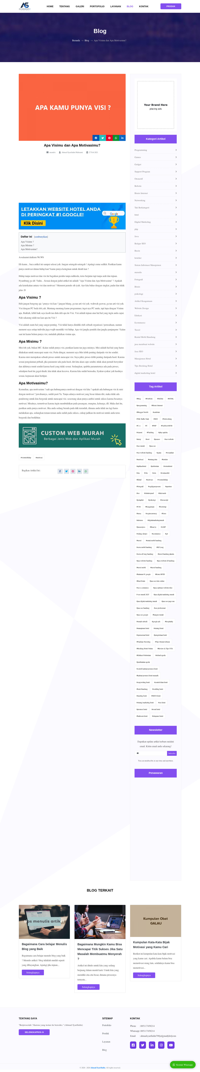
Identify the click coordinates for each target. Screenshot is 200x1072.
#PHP (154, 425)
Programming (141, 149)
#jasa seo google (142, 615)
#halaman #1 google (144, 574)
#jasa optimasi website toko (162, 588)
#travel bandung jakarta (166, 554)
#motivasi (39, 457)
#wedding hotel (157, 689)
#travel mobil (141, 567)
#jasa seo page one (168, 601)
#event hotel (156, 709)
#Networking (167, 419)
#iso (138, 493)
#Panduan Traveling (143, 642)
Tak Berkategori (142, 207)
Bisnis (137, 286)
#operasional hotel (143, 635)
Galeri (82, 6)
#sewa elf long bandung (145, 554)
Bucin (137, 250)
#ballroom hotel (142, 716)
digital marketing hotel (145, 372)
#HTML (171, 398)
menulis (138, 272)
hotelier (138, 257)
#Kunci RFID (160, 574)
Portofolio (97, 6)
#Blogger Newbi (142, 412)
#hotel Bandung (142, 689)
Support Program (142, 171)
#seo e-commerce (143, 588)
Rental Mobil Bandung (145, 336)
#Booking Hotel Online (145, 648)
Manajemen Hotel (143, 358)
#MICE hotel (155, 696)
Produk (105, 1033)
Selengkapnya (32, 972)
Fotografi (139, 279)
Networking (140, 200)
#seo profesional (159, 608)
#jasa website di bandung (165, 560)
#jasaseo (157, 439)
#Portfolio (149, 398)
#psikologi (152, 500)
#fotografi (140, 486)
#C (146, 425)
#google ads (156, 621)
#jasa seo (152, 446)
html (137, 214)
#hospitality (169, 621)
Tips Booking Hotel (144, 365)
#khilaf (139, 479)
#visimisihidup (26, 457)
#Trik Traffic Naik (143, 419)
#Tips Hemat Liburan (162, 642)
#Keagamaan (149, 506)
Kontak (143, 6)
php (136, 229)
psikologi (139, 293)
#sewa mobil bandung (144, 547)
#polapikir (140, 500)
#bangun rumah (158, 615)
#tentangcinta (152, 459)
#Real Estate (141, 581)
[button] (22, 235)
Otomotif (139, 178)
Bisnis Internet (141, 193)
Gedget (138, 164)
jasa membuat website (145, 344)
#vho (146, 473)
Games (138, 157)
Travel (137, 329)
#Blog (139, 398)
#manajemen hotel (143, 628)
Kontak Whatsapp (184, 1064)
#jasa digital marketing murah (164, 594)
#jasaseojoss (141, 527)
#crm (154, 473)
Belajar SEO (140, 243)
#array (139, 439)
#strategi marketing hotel (145, 702)
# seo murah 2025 (143, 594)
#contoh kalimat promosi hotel (147, 669)
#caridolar (156, 412)
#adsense (140, 520)
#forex (164, 513)
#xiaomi (139, 432)
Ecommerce (140, 322)
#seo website (169, 439)
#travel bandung (155, 567)
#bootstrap (162, 506)
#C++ (139, 425)
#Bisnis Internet (157, 405)
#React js (153, 527)
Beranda (76, 40)
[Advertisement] (72, 178)
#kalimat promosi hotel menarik (147, 675)
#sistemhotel (168, 466)
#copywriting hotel (143, 682)
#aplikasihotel (141, 466)
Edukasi (138, 315)
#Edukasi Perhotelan (144, 655)
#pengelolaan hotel (160, 635)
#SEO (156, 419)
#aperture (168, 486)
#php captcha (162, 432)
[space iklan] (156, 106)
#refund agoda (160, 655)
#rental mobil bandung (153, 540)
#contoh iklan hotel (160, 682)
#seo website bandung (144, 452)
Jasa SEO (139, 351)
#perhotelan (155, 466)
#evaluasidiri (165, 473)
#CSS (139, 506)
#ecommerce (156, 533)
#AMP (163, 527)
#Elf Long (160, 547)
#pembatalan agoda (143, 662)
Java (137, 236)
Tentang (66, 6)
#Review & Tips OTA (165, 648)
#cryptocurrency (151, 513)
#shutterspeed (149, 493)
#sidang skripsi (142, 533)
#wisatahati (170, 452)
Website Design (142, 308)
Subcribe (171, 753)
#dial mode (162, 493)
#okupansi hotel (157, 716)
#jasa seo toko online (157, 581)
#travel (139, 540)
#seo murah (141, 446)
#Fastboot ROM (166, 425)
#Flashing (150, 432)
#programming (142, 405)
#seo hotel (161, 702)
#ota (138, 473)
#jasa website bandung (144, 560)
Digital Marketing (143, 221)
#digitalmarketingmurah (156, 520)
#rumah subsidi (142, 621)
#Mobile (160, 398)
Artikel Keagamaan (143, 300)
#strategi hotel (158, 628)
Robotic (138, 185)
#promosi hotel (142, 709)
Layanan (115, 6)
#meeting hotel (142, 696)
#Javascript (164, 500)
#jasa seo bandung (143, 608)
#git (166, 533)
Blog (130, 6)
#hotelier (165, 459)
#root (147, 439)
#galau (159, 452)
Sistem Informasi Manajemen (148, 265)
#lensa (139, 513)
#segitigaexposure (154, 486)
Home (52, 6)
